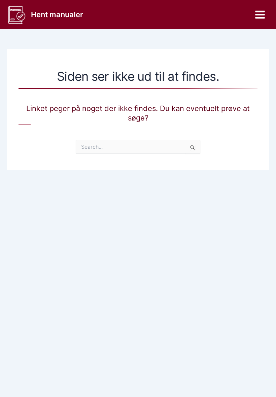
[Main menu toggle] (260, 14)
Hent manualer (57, 14)
